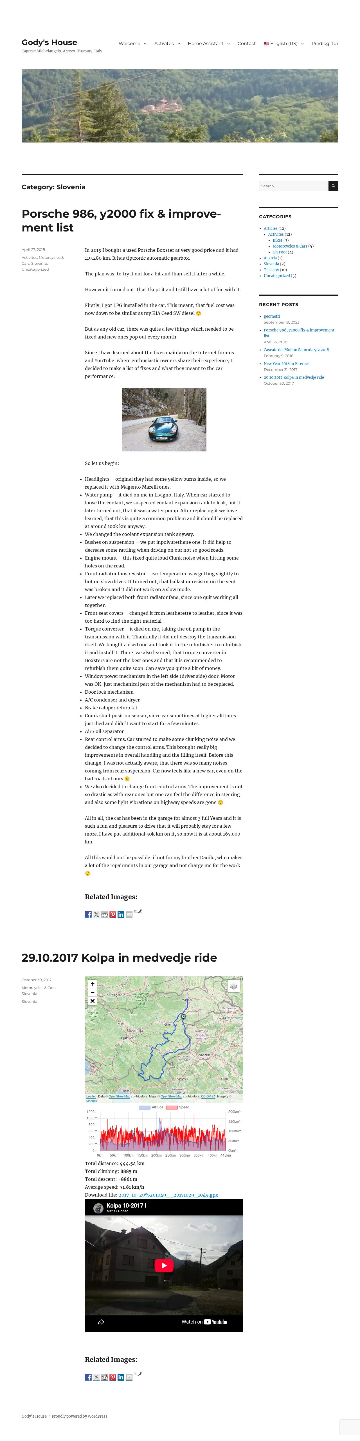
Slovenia (39, 263)
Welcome (129, 43)
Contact (247, 43)
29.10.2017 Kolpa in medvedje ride (119, 958)
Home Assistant (206, 43)
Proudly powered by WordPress (79, 1416)
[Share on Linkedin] (121, 914)
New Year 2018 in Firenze (286, 363)
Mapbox (91, 1100)
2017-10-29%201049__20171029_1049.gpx (168, 1195)
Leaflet (91, 1096)
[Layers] (234, 986)
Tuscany (271, 270)
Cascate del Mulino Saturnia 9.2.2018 (296, 350)
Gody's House (49, 42)
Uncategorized (35, 269)
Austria (270, 258)
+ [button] (92, 983)
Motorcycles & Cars (38, 987)
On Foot (280, 252)
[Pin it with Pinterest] (112, 914)
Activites (164, 43)
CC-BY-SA (208, 1096)
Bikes (278, 240)
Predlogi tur (325, 43)
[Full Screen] (92, 1001)
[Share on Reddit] (104, 914)
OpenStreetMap (119, 1096)
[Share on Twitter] (96, 914)
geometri (272, 316)
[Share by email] (129, 914)
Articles (271, 228)
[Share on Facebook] (88, 914)
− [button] (92, 992)
